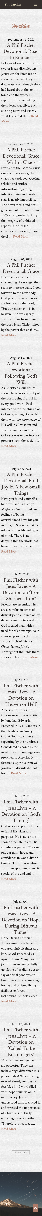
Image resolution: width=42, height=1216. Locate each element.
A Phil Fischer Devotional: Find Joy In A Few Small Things (21, 483)
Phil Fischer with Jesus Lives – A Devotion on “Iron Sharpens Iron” (21, 589)
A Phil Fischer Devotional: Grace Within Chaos (21, 155)
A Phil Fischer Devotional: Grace (21, 267)
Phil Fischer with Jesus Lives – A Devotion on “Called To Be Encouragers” (21, 1042)
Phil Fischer (13, 4)
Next (27, 1152)
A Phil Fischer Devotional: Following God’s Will (21, 372)
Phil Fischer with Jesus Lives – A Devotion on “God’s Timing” (21, 810)
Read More (20, 236)
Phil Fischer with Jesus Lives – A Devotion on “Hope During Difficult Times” (21, 919)
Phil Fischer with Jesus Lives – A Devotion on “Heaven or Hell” (21, 694)
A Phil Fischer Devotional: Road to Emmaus (21, 51)
